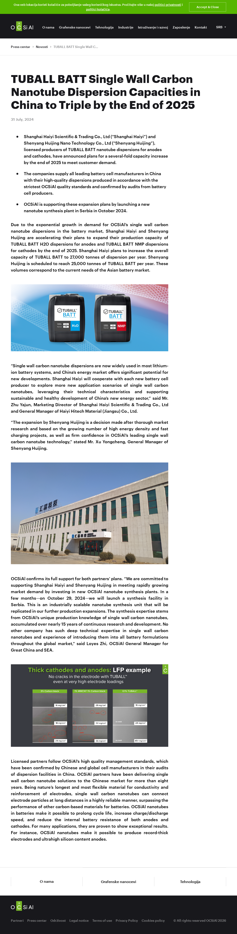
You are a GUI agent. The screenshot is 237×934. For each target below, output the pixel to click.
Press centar (20, 47)
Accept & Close (207, 7)
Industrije (125, 27)
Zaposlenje (181, 27)
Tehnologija (104, 27)
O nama (48, 27)
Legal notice (79, 920)
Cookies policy (153, 920)
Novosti (42, 47)
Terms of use (102, 920)
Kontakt (201, 27)
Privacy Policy (127, 920)
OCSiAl (22, 26)
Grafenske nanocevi (74, 27)
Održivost (58, 920)
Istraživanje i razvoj (153, 27)
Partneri (17, 920)
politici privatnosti (168, 4)
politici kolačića (97, 9)
